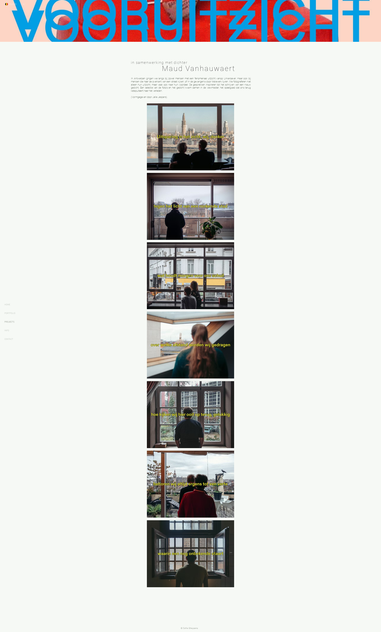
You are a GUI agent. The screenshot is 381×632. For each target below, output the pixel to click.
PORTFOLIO (9, 313)
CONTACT (8, 339)
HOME (7, 304)
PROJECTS (9, 322)
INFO (6, 330)
